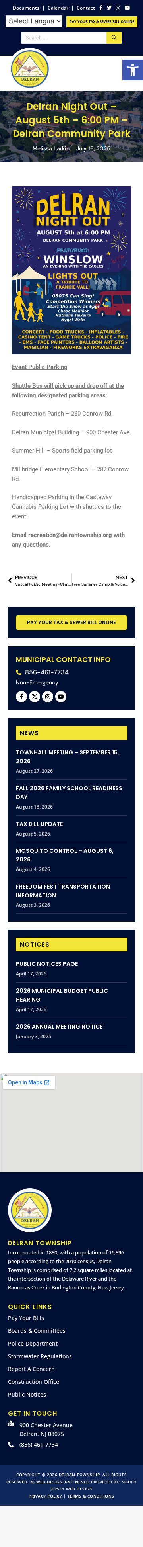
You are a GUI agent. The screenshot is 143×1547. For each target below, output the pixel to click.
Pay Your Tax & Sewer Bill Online (102, 21)
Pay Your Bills (26, 1318)
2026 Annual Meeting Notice (59, 1027)
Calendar (58, 7)
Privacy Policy (45, 1496)
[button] (132, 70)
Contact (86, 7)
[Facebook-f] (21, 696)
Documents (26, 7)
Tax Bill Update (39, 824)
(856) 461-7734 (38, 1444)
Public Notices (27, 1394)
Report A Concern (31, 1369)
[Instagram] (47, 696)
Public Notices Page (47, 964)
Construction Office (33, 1381)
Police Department (33, 1343)
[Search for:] (63, 38)
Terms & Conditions (91, 1496)
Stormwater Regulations (40, 1356)
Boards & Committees (37, 1330)
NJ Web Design (46, 1481)
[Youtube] (60, 696)
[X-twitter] (34, 696)
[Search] (114, 38)
